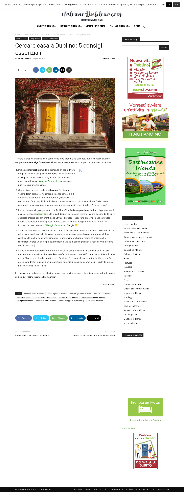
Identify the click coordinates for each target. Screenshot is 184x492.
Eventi (127, 258)
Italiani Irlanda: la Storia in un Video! (32, 335)
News (126, 280)
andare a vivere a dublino (34, 294)
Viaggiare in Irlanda (132, 318)
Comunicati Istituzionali (134, 241)
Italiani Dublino (24, 58)
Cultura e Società (132, 254)
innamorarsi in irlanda (134, 271)
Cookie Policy (128, 428)
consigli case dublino (25, 301)
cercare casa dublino (102, 294)
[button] (144, 26)
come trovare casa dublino (45, 297)
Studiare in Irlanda (132, 306)
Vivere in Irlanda (29, 34)
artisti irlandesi (130, 224)
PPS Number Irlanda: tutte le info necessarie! (94, 335)
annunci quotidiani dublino (80, 294)
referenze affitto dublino (46, 301)
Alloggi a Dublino (101, 489)
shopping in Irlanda (132, 293)
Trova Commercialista (160, 489)
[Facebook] (36, 70)
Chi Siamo (78, 489)
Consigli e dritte (45, 34)
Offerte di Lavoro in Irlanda (136, 288)
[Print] (69, 70)
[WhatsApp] (49, 70)
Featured (128, 262)
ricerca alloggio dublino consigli (72, 301)
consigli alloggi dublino (68, 297)
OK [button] (169, 4)
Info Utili (128, 267)
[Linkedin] (56, 70)
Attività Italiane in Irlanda (135, 228)
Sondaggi (128, 297)
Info (176, 4)
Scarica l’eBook (142, 489)
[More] (105, 318)
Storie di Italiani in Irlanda (135, 301)
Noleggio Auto (117, 489)
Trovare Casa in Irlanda (50, 38)
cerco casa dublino (24, 297)
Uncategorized (130, 314)
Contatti (88, 489)
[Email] (62, 70)
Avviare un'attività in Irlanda (136, 232)
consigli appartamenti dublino (93, 297)
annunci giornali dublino (57, 294)
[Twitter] (42, 70)
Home (17, 34)
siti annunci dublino (95, 301)
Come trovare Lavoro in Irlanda (138, 237)
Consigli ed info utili (133, 250)
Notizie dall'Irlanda (132, 284)
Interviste (128, 275)
